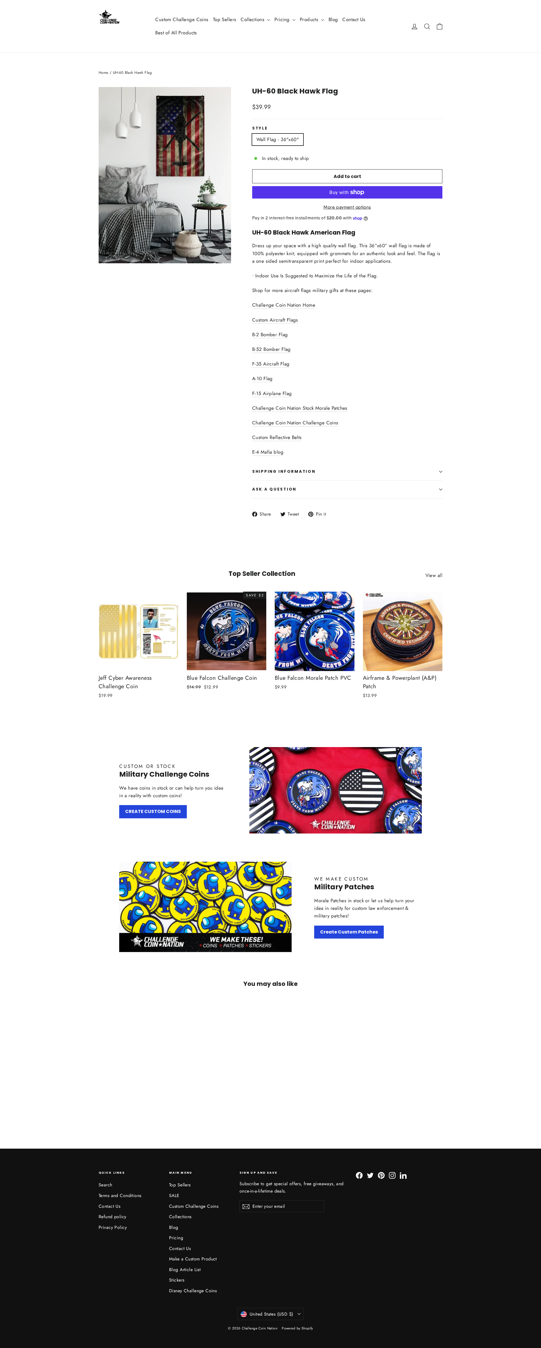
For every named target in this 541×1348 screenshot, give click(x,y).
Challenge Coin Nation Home (283, 316)
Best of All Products (176, 32)
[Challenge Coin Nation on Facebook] (359, 1186)
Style (260, 128)
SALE (174, 1206)
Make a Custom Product (193, 1270)
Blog (333, 19)
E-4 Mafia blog (267, 463)
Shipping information (283, 482)
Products (310, 19)
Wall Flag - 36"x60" (277, 139)
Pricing (282, 19)
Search (105, 1196)
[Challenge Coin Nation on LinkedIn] (403, 1186)
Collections (253, 19)
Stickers (176, 1291)
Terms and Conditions (120, 1206)
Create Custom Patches (349, 943)
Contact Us (353, 19)
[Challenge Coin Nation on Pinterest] (381, 1186)
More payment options (347, 207)
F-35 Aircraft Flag (271, 374)
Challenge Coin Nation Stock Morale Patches (299, 419)
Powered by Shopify (297, 1339)
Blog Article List (185, 1280)
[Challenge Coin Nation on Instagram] (392, 1186)
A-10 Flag (262, 389)
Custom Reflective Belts (277, 448)
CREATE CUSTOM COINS (153, 822)
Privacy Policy (113, 1238)
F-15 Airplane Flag (272, 404)
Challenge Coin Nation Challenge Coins (295, 433)
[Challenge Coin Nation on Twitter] (370, 1186)
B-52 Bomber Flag (271, 360)
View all (433, 586)
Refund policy (113, 1227)
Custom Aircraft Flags (275, 330)
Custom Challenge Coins (181, 19)
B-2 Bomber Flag (270, 345)
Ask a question (274, 500)
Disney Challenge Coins (193, 1301)
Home (103, 72)
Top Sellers (224, 19)
